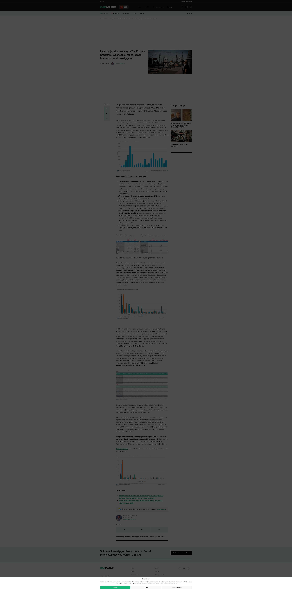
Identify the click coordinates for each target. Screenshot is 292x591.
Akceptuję (115, 587)
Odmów (146, 587)
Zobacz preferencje (177, 587)
